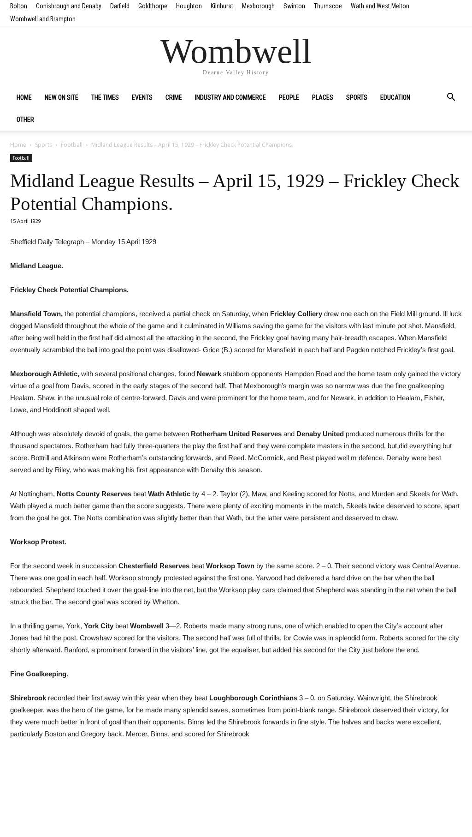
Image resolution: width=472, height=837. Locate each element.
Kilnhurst (222, 6)
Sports (356, 97)
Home (24, 97)
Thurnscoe (328, 6)
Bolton (18, 6)
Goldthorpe (152, 6)
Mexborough (258, 6)
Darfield (120, 6)
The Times (105, 97)
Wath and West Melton (380, 6)
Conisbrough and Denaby (68, 6)
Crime (173, 97)
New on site (61, 97)
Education (395, 97)
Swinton (294, 6)
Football (72, 145)
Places (322, 97)
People (289, 97)
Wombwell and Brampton (43, 19)
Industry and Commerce (230, 97)
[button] (451, 97)
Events (142, 97)
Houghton (189, 6)
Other (25, 119)
